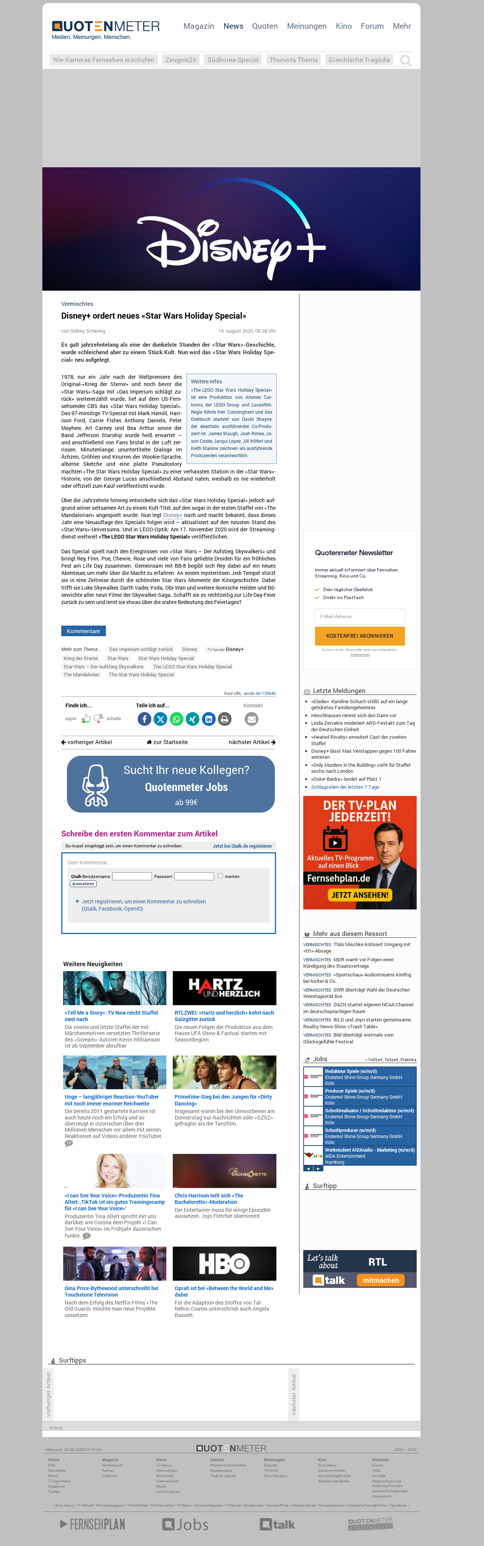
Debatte (270, 1465)
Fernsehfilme (277, 1505)
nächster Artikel (250, 742)
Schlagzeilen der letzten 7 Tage (345, 786)
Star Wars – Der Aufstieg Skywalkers (104, 666)
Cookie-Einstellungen (390, 1490)
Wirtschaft (165, 1475)
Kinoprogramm (332, 1505)
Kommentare (83, 631)
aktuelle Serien (303, 1505)
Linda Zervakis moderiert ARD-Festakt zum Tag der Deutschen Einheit (363, 725)
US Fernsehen (162, 1505)
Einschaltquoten (208, 1505)
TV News (184, 1505)
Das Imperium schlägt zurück (141, 649)
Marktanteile (221, 1470)
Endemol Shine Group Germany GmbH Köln (363, 1077)
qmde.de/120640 (260, 693)
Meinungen (307, 25)
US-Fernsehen (168, 1491)
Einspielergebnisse (334, 1475)
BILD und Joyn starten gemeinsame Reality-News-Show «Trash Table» (357, 1023)
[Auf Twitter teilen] (160, 720)
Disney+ (172, 515)
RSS (51, 1465)
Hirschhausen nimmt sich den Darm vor (353, 715)
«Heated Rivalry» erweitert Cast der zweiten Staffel (358, 739)
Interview (110, 1475)
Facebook (56, 1486)
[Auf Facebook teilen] (144, 720)
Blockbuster (254, 1505)
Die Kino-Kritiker (331, 1470)
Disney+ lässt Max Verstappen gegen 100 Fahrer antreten (363, 753)
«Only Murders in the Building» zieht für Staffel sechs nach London (360, 767)
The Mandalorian (81, 674)
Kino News (65, 1505)
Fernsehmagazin (110, 1505)
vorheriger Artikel (89, 742)
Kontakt (378, 1475)
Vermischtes (166, 1470)
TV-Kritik (271, 1470)
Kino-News (327, 1465)
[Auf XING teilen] (193, 720)
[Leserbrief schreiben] (252, 720)
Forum (372, 25)
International (167, 1481)
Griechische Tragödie (359, 59)
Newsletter (57, 1470)
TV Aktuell (84, 1505)
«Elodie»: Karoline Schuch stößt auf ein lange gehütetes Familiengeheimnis (359, 704)
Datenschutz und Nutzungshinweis (387, 1483)
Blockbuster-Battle (333, 1481)
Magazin (198, 25)
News (233, 25)
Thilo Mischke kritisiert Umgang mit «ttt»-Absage (357, 947)
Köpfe (161, 1486)
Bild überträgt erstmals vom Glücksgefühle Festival (348, 1038)
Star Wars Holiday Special (166, 658)
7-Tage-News (59, 1481)
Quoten (265, 25)
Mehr (402, 25)
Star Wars (118, 658)
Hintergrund (112, 1465)
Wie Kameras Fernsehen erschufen (103, 59)
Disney (189, 649)
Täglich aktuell (223, 1475)
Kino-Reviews (275, 1475)
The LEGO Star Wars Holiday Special (192, 666)
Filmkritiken (138, 1505)
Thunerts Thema (294, 59)
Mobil (53, 1475)
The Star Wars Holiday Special (141, 674)
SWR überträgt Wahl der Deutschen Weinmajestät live (356, 993)
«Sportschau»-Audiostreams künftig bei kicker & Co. (357, 978)
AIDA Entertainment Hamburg (370, 1156)
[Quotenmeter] (105, 30)
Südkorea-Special (233, 59)
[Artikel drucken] (225, 720)
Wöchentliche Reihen (228, 1465)
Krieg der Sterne (81, 658)
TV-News (163, 1465)
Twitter (54, 1491)
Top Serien (398, 1505)
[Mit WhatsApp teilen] (176, 720)
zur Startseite (170, 742)
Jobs (376, 1470)
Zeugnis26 (181, 59)
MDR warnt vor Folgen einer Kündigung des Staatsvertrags (348, 962)
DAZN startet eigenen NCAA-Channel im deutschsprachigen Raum (358, 1007)
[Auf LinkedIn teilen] (208, 720)
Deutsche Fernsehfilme (366, 1505)
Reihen (108, 1470)
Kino (344, 25)
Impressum (381, 1496)
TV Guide (233, 1505)
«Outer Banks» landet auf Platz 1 (346, 778)
